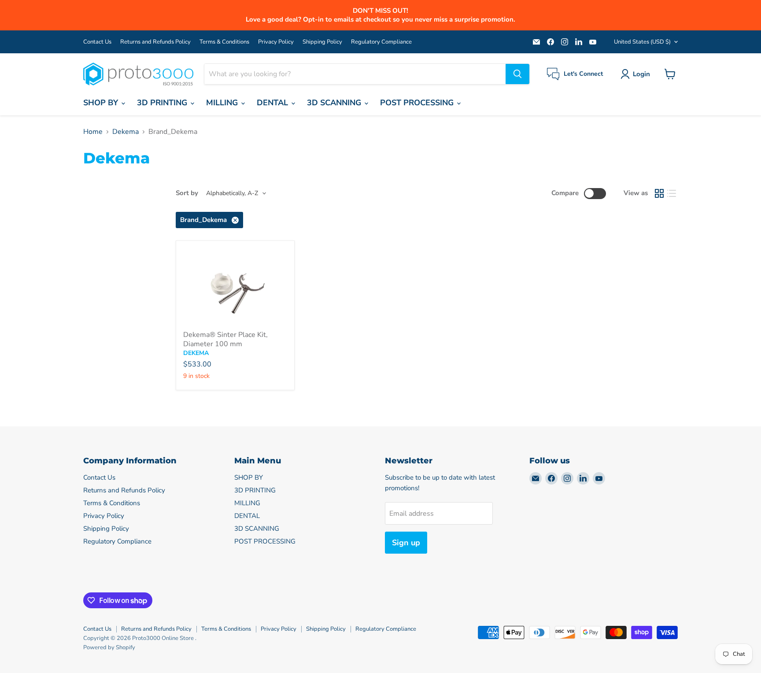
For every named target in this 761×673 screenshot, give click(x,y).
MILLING (223, 102)
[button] (637, 74)
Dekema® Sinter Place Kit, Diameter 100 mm (225, 339)
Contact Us (97, 42)
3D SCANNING (335, 102)
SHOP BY (101, 102)
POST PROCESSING (418, 102)
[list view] (671, 193)
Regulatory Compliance (381, 42)
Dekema (125, 132)
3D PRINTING (163, 102)
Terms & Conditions (224, 42)
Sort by (187, 193)
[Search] (517, 74)
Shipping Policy (322, 42)
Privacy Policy (276, 42)
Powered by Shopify (109, 647)
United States (642, 42)
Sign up (406, 542)
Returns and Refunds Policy (155, 42)
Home (93, 132)
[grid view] (659, 193)
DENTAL (273, 102)
